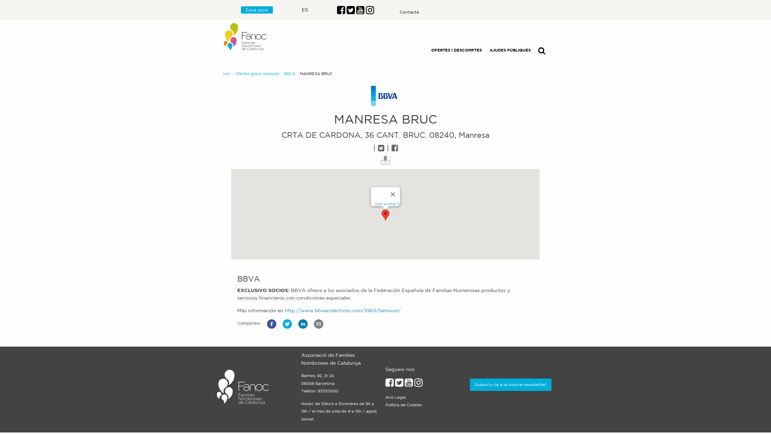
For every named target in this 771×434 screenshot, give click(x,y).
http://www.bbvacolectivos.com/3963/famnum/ (343, 310)
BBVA (289, 73)
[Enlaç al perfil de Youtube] (360, 11)
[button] (271, 324)
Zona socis (256, 10)
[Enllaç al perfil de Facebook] (341, 11)
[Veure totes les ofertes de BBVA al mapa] (385, 159)
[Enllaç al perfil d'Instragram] (370, 11)
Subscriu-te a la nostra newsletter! (510, 384)
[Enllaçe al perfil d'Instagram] (418, 384)
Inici (226, 73)
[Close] (393, 194)
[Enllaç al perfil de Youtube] (409, 384)
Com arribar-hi (387, 204)
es (305, 9)
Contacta (409, 12)
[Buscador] (541, 52)
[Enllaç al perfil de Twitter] (351, 11)
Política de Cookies (404, 405)
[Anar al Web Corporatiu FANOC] (245, 37)
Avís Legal (396, 397)
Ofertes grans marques (257, 73)
